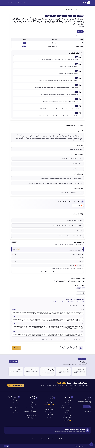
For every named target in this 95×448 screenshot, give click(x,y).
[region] (47, 43)
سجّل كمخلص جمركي (15, 385)
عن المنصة (41, 438)
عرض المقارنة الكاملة (47, 271)
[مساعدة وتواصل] (91, 444)
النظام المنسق (76, 9)
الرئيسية (83, 9)
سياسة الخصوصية (59, 438)
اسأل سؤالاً (16, 347)
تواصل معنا (87, 411)
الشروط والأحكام (49, 438)
